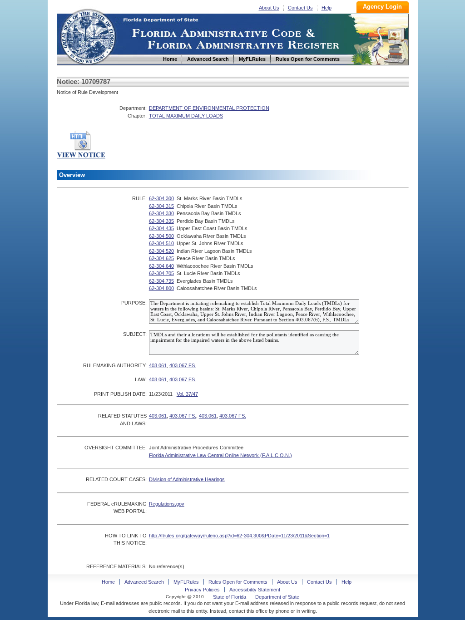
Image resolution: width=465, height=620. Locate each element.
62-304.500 (161, 236)
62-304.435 (161, 228)
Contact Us (300, 7)
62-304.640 (161, 266)
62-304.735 (161, 281)
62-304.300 (161, 198)
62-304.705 (161, 273)
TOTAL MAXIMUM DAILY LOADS (186, 115)
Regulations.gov (166, 504)
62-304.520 (161, 251)
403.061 (158, 365)
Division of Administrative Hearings (187, 479)
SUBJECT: (135, 334)
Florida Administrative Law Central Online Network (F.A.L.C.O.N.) (220, 455)
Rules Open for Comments (237, 582)
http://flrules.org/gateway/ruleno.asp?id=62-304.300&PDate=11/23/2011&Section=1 (239, 535)
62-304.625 (161, 258)
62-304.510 (161, 243)
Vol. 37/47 (187, 394)
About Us (269, 7)
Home (87, 36)
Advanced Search (144, 582)
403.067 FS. (182, 365)
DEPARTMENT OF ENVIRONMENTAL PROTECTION (209, 108)
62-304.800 (161, 288)
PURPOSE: (134, 302)
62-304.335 (161, 221)
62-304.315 (161, 206)
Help (326, 7)
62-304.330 (161, 213)
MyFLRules (186, 582)
